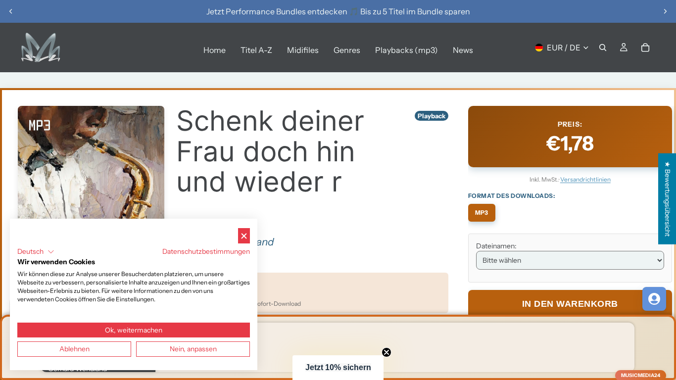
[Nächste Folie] (665, 11)
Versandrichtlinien (585, 179)
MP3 (481, 212)
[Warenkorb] (645, 47)
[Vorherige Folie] (11, 11)
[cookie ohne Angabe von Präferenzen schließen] (244, 235)
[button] (338, 367)
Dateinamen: (496, 245)
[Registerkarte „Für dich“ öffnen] (654, 299)
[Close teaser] (386, 352)
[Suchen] (603, 47)
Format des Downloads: (511, 195)
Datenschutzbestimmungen (206, 251)
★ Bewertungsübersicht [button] (667, 199)
